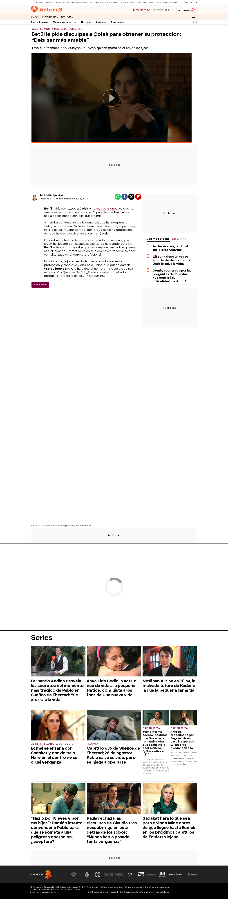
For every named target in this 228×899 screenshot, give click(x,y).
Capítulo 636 (151, 728)
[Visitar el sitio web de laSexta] (87, 874)
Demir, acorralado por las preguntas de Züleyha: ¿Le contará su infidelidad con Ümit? (172, 276)
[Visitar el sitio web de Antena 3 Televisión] (76, 874)
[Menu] (193, 16)
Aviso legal (92, 887)
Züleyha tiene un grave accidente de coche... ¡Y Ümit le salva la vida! (172, 260)
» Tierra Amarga (59, 525)
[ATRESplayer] (187, 10)
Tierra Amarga (39, 22)
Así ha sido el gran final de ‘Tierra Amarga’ (170, 248)
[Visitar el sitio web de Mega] (119, 874)
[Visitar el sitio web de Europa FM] (151, 874)
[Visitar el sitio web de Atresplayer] (177, 874)
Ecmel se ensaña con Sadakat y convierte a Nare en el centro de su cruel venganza (54, 755)
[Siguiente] (195, 2)
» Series (45, 525)
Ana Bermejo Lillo (51, 195)
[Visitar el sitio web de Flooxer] (192, 874)
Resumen (92, 744)
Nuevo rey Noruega (158, 2)
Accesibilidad (162, 892)
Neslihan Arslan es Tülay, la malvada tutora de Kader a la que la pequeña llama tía (169, 686)
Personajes (117, 22)
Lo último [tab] (179, 239)
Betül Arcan (40, 284)
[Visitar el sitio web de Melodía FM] (162, 874)
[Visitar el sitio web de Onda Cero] (140, 874)
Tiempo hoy (173, 2)
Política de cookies (134, 887)
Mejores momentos (64, 22)
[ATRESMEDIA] (41, 874)
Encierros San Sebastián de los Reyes (70, 2)
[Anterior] (32, 2)
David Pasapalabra (97, 2)
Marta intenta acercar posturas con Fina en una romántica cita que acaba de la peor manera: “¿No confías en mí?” (155, 743)
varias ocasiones (105, 208)
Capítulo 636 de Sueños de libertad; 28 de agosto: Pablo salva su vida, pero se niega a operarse (113, 755)
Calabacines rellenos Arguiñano (133, 2)
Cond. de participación (157, 887)
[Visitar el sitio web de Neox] (97, 874)
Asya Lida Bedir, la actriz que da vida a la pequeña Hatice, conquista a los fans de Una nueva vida (111, 688)
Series (35, 16)
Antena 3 (35, 525)
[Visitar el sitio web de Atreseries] (130, 874)
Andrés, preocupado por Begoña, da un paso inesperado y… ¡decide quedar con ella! (182, 740)
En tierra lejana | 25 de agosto (52, 744)
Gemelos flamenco (43, 2)
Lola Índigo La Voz (188, 2)
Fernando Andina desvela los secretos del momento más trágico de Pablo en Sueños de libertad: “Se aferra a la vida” (57, 690)
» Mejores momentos (80, 525)
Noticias (67, 16)
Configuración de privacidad (103, 892)
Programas (50, 16)
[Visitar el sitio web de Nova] (108, 874)
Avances (101, 22)
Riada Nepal (112, 2)
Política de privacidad (111, 887)
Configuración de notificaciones (137, 892)
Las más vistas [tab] (158, 239)
